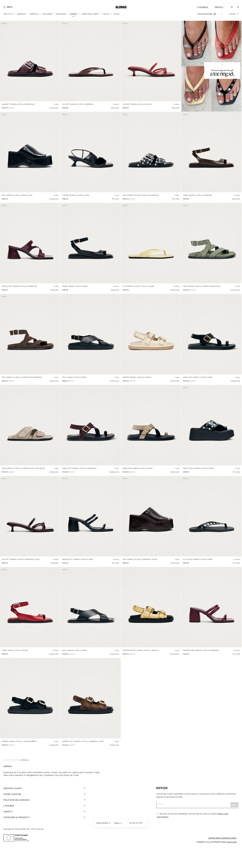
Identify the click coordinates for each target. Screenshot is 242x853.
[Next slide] (56, 63)
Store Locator (12, 794)
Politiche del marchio (16, 800)
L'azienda (8, 806)
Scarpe (15, 760)
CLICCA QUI (231, 842)
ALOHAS (22, 829)
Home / (7, 760)
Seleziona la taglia (50, 96)
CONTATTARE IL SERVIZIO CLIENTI (222, 838)
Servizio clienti (12, 788)
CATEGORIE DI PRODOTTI (16, 817)
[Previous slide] (3, 63)
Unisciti (7, 812)
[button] (7, 7)
